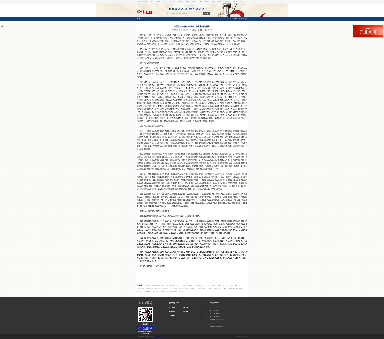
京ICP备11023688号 (160, 336)
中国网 (181, 291)
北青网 (209, 288)
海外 (206, 1)
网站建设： (239, 336)
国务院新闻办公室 (158, 285)
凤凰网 (157, 288)
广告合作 (172, 315)
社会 (193, 1)
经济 (180, 1)
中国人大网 (173, 291)
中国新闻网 (140, 288)
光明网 (225, 285)
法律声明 (185, 311)
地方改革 (173, 1)
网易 (192, 288)
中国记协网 (216, 288)
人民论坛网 (173, 288)
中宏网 (181, 288)
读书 (242, 1)
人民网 (183, 285)
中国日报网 (164, 291)
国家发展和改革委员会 (173, 285)
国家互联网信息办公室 (235, 288)
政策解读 (227, 1)
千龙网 (187, 288)
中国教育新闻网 (200, 288)
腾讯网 (213, 285)
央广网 (139, 291)
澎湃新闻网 (149, 288)
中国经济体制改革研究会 (201, 285)
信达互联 (244, 336)
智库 (235, 1)
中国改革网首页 (142, 1)
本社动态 (185, 307)
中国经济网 (155, 291)
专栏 (219, 1)
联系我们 (172, 311)
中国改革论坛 (233, 285)
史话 (213, 1)
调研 (165, 1)
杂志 (151, 1)
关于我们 (172, 307)
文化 (200, 1)
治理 (187, 1)
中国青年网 (146, 291)
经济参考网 (164, 288)
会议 (158, 1)
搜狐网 (219, 285)
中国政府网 (147, 285)
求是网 (224, 288)
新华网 (190, 285)
